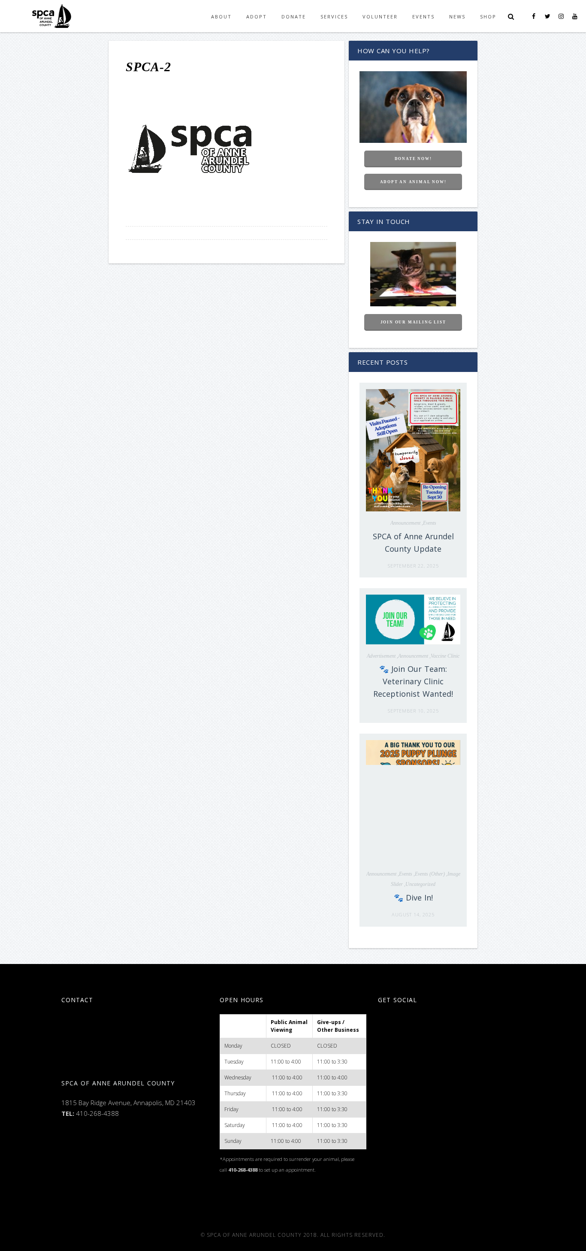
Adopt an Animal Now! (413, 182)
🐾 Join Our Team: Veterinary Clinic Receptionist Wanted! (413, 681)
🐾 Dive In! (413, 897)
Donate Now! (413, 159)
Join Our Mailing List (413, 322)
